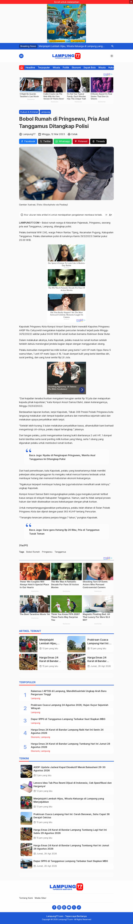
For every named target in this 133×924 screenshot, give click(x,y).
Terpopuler (44, 67)
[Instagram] (59, 907)
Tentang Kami (26, 898)
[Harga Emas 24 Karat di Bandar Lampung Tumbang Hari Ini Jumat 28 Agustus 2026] (76, 662)
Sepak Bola (90, 67)
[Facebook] (54, 907)
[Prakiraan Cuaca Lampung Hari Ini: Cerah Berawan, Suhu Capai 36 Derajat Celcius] (76, 644)
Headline (30, 67)
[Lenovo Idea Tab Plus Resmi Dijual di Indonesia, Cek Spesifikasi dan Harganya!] (26, 787)
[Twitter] (74, 907)
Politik (66, 67)
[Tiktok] (79, 907)
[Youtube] (69, 907)
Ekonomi (76, 67)
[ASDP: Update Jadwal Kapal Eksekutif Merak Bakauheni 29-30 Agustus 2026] (26, 771)
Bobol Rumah (33, 552)
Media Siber (40, 898)
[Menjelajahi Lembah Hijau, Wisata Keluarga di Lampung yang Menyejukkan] (28, 644)
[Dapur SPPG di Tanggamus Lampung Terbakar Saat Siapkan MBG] (26, 863)
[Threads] (64, 907)
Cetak (74, 134)
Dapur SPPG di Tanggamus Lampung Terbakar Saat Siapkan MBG (68, 719)
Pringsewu (47, 552)
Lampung (45, 112)
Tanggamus (60, 552)
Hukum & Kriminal (29, 112)
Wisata (56, 67)
